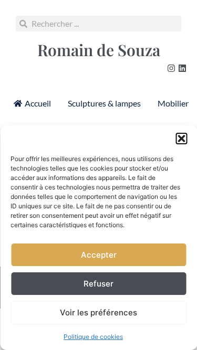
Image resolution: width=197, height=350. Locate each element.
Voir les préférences (98, 312)
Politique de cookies (93, 337)
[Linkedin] (182, 68)
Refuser (98, 284)
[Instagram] (171, 68)
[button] (181, 138)
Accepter (99, 255)
